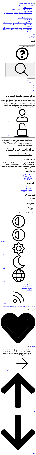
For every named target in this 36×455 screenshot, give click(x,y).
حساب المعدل (28, 19)
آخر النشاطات (24, 29)
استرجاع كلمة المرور (26, 190)
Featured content (27, 28)
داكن (4, 268)
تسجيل (30, 82)
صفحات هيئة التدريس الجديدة (10, 29)
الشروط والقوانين (27, 286)
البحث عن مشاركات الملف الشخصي (16, 24)
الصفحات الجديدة (27, 13)
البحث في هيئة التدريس (25, 18)
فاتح (4, 254)
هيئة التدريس (28, 11)
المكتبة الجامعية (27, 176)
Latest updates (18, 13)
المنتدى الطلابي (27, 8)
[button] (22, 60)
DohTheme (32, 346)
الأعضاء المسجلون (26, 23)
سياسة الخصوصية (26, 288)
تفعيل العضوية (28, 188)
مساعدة (29, 290)
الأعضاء (29, 21)
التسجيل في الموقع (26, 186)
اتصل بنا (29, 31)
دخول (33, 87)
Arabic (3, 281)
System (3, 241)
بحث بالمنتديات (16, 9)
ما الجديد (29, 26)
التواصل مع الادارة (26, 191)
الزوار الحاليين (17, 23)
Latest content (9, 13)
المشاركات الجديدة (26, 9)
